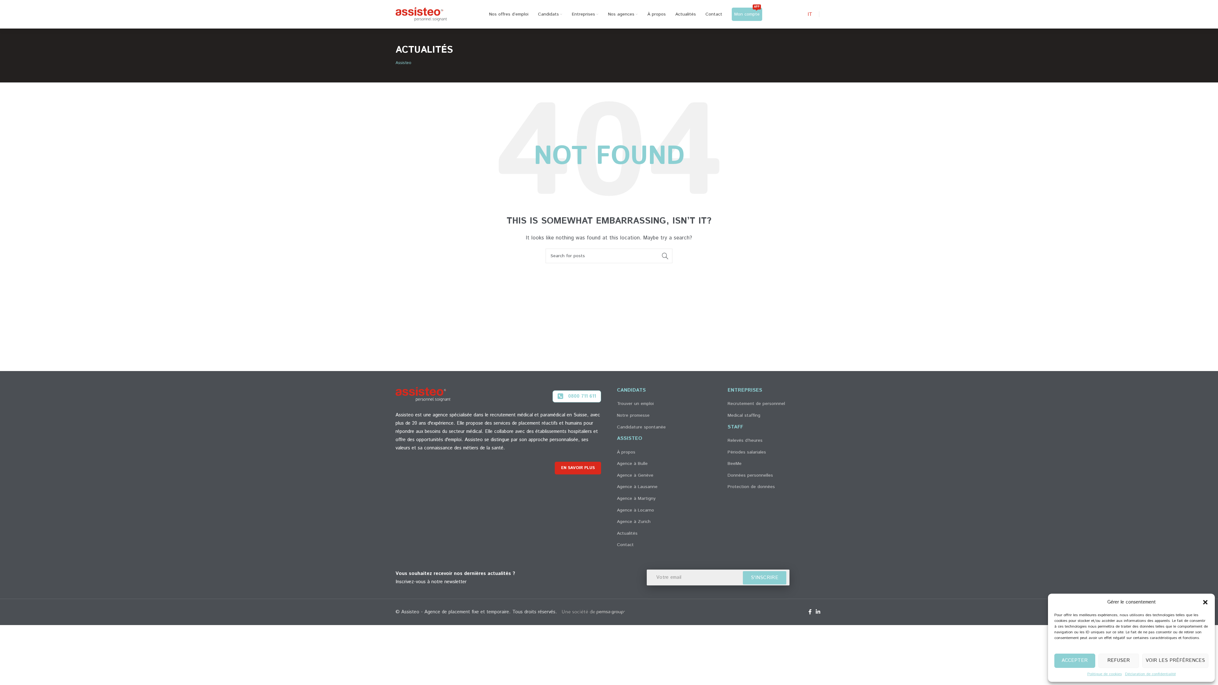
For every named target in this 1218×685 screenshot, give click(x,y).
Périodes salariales (747, 452)
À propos (626, 452)
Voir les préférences (1175, 660)
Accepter (1075, 660)
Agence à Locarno (635, 510)
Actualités (627, 533)
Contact (625, 545)
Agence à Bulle (632, 463)
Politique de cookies (1104, 674)
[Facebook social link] (810, 612)
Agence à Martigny (636, 498)
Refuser (1118, 660)
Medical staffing (744, 415)
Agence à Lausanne (637, 487)
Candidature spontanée (641, 427)
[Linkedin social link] (818, 612)
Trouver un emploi (635, 404)
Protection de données (751, 487)
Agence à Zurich (634, 522)
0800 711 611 (582, 396)
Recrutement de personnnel (756, 404)
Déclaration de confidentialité (1150, 674)
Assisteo (403, 63)
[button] (1205, 602)
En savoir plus (578, 468)
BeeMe (735, 463)
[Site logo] (421, 14)
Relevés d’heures (745, 440)
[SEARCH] (665, 256)
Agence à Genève (635, 475)
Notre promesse (633, 415)
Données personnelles (750, 475)
